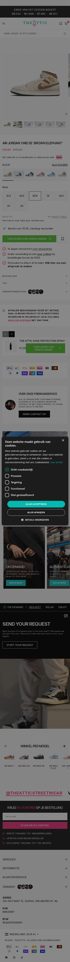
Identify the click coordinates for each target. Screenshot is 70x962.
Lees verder (56, 462)
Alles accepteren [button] (36, 504)
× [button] (63, 440)
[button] (35, 519)
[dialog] (35, 481)
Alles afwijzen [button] (36, 512)
